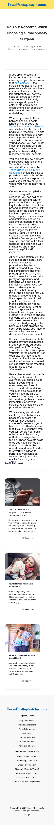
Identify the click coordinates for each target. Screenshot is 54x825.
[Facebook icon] (25, 814)
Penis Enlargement (27, 729)
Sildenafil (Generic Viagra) (27, 769)
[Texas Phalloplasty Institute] (27, 4)
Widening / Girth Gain (27, 760)
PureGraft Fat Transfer (27, 777)
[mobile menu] (50, 5)
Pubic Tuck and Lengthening (27, 781)
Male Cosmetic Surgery (27, 756)
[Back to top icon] (27, 801)
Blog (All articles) (27, 720)
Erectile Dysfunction (27, 765)
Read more (30, 538)
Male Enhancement (27, 725)
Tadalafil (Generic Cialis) (27, 773)
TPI (17, 46)
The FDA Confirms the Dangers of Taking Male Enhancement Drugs (19, 512)
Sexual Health (27, 733)
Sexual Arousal (27, 741)
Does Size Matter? (27, 737)
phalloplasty (22, 82)
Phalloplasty (41, 49)
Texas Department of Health (26, 126)
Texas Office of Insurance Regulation (24, 171)
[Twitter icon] (29, 814)
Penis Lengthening (27, 746)
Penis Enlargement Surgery (23, 49)
